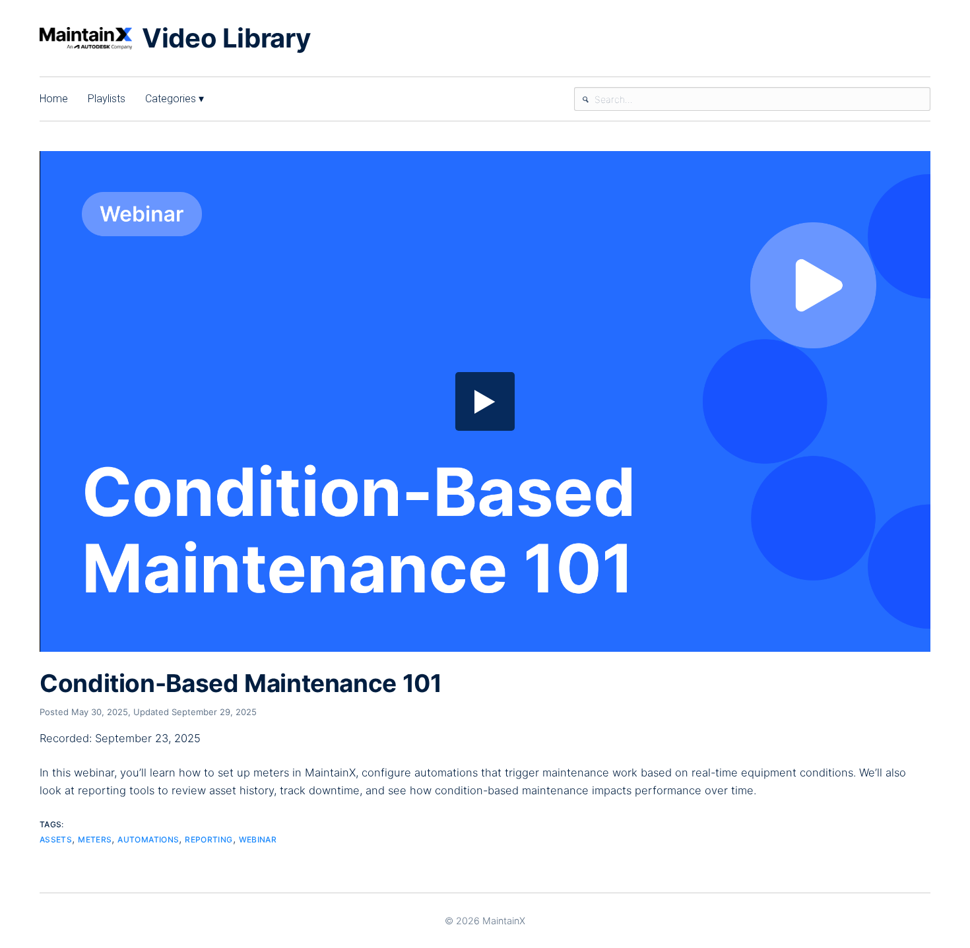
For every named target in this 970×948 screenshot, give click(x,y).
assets (56, 839)
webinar (258, 839)
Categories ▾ (174, 98)
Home (54, 98)
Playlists (106, 98)
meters (95, 839)
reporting (208, 839)
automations (148, 839)
